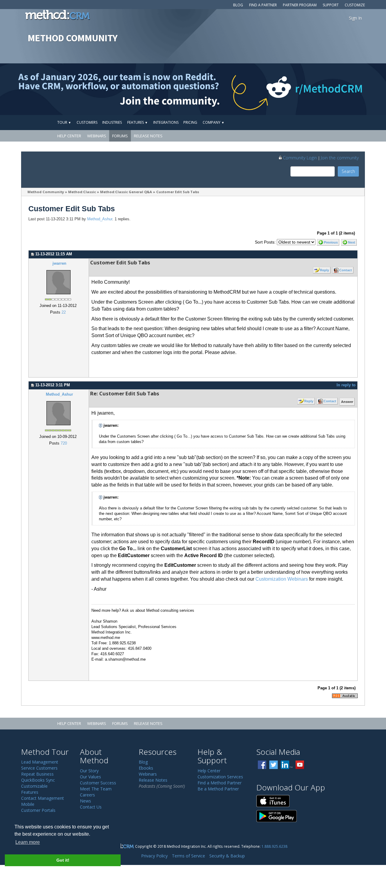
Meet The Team (96, 789)
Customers (87, 122)
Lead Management (39, 762)
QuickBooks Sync (38, 780)
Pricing (190, 122)
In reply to (346, 385)
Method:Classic (82, 192)
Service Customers (39, 768)
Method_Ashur (99, 219)
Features (137, 122)
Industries (112, 122)
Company (213, 122)
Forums (120, 136)
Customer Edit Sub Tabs (177, 192)
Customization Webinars (281, 579)
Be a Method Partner (218, 789)
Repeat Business (37, 774)
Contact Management (42, 798)
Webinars (96, 136)
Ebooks (146, 768)
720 (64, 443)
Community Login (300, 158)
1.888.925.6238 (274, 846)
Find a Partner (263, 5)
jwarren (59, 263)
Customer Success (98, 783)
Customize (355, 5)
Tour (64, 122)
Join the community (340, 158)
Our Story (89, 771)
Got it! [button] (62, 860)
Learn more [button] (27, 842)
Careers (87, 795)
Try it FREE (336, 122)
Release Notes (148, 136)
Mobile (27, 804)
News (85, 801)
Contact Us (91, 807)
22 (64, 312)
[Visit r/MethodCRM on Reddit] (343, 89)
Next (351, 242)
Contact (345, 270)
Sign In (355, 18)
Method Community (45, 192)
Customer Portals (38, 810)
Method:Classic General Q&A (126, 192)
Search (348, 171)
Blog (238, 5)
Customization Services (220, 777)
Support (331, 5)
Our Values (90, 777)
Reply (324, 270)
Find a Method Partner (220, 783)
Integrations (166, 122)
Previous (331, 242)
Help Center (69, 136)
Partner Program (300, 5)
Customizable (34, 786)
